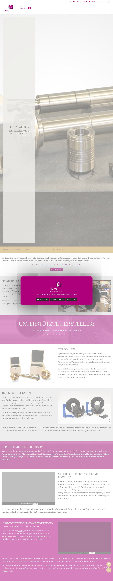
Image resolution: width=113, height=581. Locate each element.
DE (77, 1)
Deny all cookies (57, 299)
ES (80, 1)
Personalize (71, 299)
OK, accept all (42, 299)
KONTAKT (85, 1)
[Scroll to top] (108, 576)
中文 (74, 1)
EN (70, 1)
